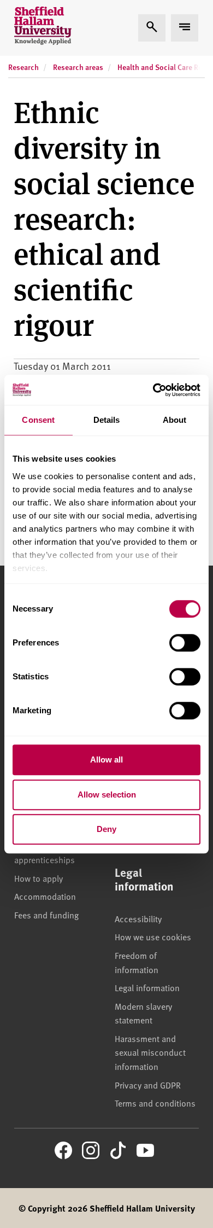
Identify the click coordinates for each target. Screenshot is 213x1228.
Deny (106, 829)
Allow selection (107, 794)
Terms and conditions (155, 1103)
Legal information (147, 987)
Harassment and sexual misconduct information (150, 1052)
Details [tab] (106, 419)
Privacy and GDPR (148, 1085)
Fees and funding (46, 915)
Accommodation (45, 896)
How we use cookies (153, 936)
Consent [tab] (38, 419)
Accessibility (138, 918)
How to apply (38, 878)
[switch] (184, 642)
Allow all (106, 759)
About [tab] (175, 419)
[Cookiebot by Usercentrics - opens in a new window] (153, 390)
